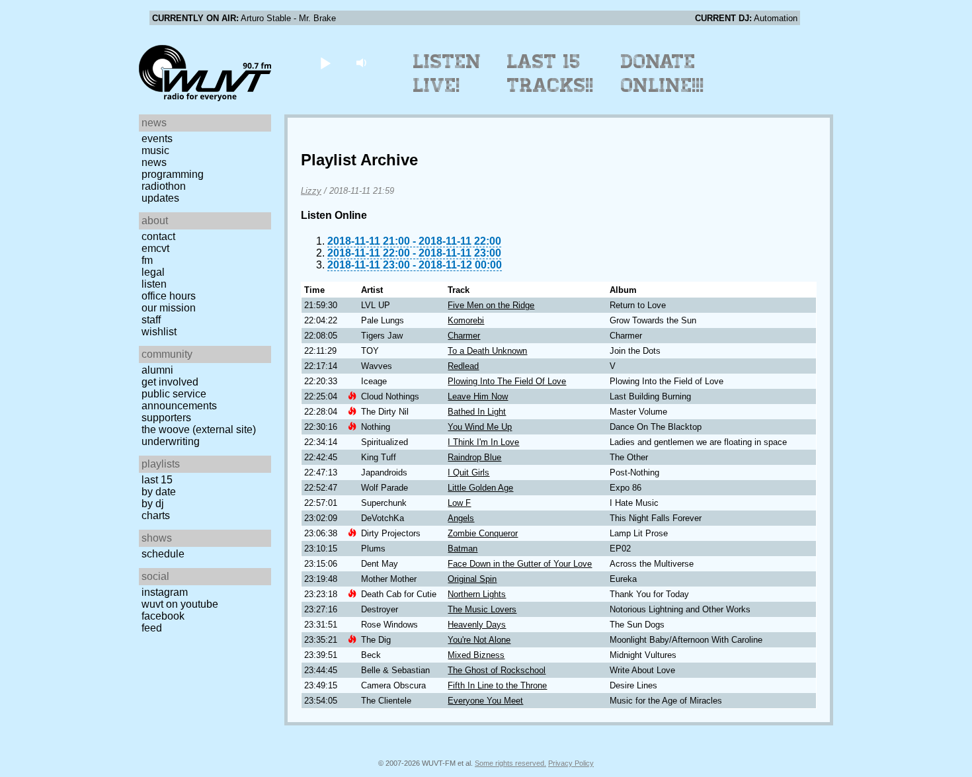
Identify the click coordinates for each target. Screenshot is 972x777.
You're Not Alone (479, 640)
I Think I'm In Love (483, 442)
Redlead (463, 366)
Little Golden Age (480, 488)
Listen (154, 284)
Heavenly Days (477, 625)
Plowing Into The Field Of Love (507, 381)
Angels (461, 518)
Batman (462, 548)
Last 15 (157, 479)
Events (157, 138)
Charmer (464, 336)
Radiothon (164, 186)
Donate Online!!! (662, 73)
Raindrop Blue (474, 457)
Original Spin (472, 579)
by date (159, 491)
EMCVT (155, 248)
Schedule (163, 553)
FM (147, 260)
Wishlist (159, 331)
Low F (459, 503)
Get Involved (170, 382)
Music (155, 150)
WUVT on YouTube (180, 604)
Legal (153, 272)
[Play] (325, 62)
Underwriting (171, 441)
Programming (173, 174)
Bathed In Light (477, 412)
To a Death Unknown (487, 351)
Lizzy (311, 191)
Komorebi (466, 320)
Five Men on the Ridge (491, 305)
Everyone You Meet (485, 701)
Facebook (163, 616)
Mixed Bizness (476, 655)
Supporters (166, 417)
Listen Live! (447, 73)
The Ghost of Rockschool (497, 670)
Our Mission (169, 307)
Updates (160, 198)
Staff (151, 319)
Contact (158, 236)
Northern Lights (477, 594)
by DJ (153, 503)
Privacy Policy (571, 763)
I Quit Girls (468, 472)
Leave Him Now (478, 396)
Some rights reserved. (510, 763)
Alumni (157, 370)
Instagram (165, 592)
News (154, 162)
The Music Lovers (482, 609)
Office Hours (169, 296)
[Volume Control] (363, 62)
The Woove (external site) (199, 429)
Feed (152, 628)
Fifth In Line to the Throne (497, 685)
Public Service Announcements (179, 399)
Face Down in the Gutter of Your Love (520, 564)
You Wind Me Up (480, 427)
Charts (156, 515)
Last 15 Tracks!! (550, 73)
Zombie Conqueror (483, 533)
